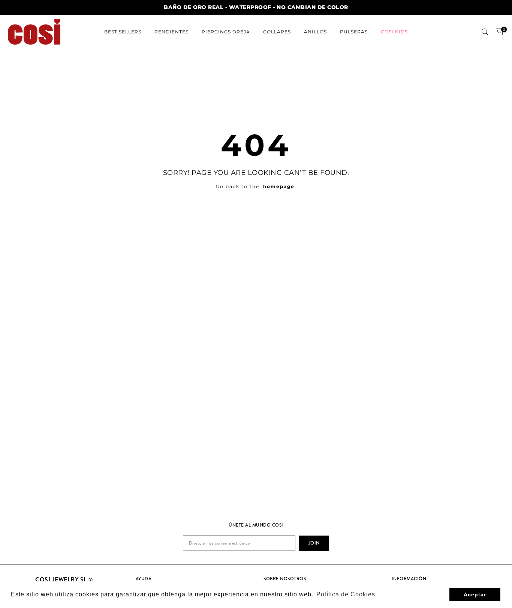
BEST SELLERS (122, 32)
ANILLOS (315, 32)
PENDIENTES (171, 32)
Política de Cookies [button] (345, 594)
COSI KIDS (394, 32)
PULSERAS (354, 32)
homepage (279, 186)
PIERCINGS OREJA (226, 32)
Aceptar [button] (475, 594)
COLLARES (277, 32)
